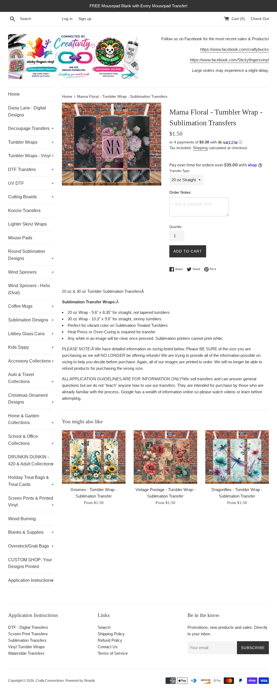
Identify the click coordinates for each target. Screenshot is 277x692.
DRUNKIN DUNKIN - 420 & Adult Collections (31, 460)
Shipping (200, 148)
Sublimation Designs (31, 320)
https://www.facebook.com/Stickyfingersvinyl (229, 60)
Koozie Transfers (24, 210)
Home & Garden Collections (31, 419)
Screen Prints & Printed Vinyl (31, 502)
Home (14, 94)
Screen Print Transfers (28, 633)
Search (104, 627)
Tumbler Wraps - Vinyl (31, 155)
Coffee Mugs (31, 306)
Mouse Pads (20, 238)
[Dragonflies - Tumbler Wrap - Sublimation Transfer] (237, 457)
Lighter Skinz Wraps (27, 224)
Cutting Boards (31, 196)
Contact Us (108, 646)
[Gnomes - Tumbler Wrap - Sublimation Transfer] (94, 457)
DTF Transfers (31, 169)
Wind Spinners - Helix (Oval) (29, 289)
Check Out (260, 19)
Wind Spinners (31, 272)
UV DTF (31, 183)
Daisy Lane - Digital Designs (27, 111)
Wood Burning (22, 518)
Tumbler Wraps (31, 142)
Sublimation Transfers (27, 640)
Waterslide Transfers (26, 653)
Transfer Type (179, 171)
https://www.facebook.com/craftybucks (234, 49)
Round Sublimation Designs (31, 255)
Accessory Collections (31, 361)
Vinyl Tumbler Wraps (26, 646)
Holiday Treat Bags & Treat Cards (31, 481)
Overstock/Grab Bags (31, 546)
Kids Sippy (31, 347)
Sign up (84, 19)
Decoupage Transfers (31, 128)
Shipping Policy (111, 633)
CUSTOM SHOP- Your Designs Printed (30, 563)
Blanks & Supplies (31, 532)
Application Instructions (31, 580)
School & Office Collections (31, 440)
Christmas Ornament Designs (31, 399)
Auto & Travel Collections (31, 378)
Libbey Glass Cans (31, 333)
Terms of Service (113, 653)
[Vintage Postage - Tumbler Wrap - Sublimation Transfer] (165, 457)
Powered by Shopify (80, 681)
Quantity (175, 227)
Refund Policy (110, 640)
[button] (219, 142)
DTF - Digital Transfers (28, 627)
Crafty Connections (50, 681)
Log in (67, 19)
